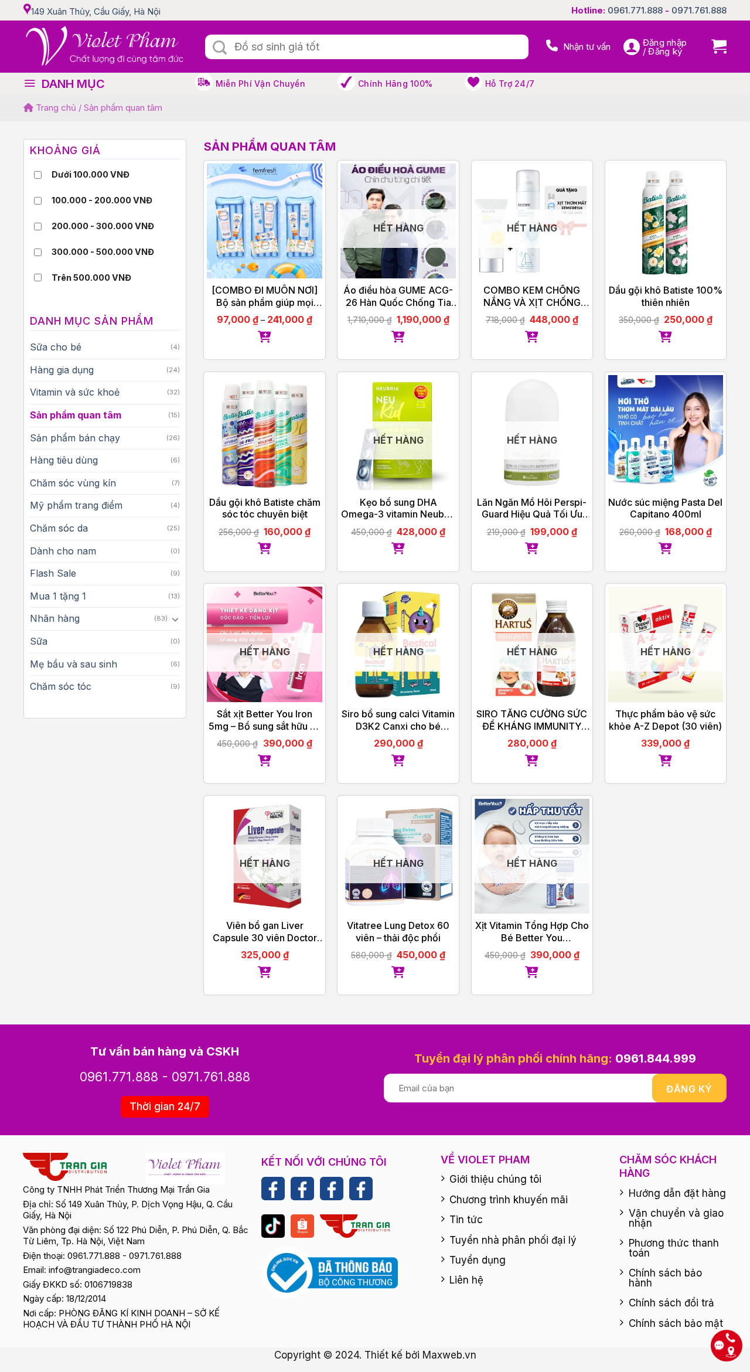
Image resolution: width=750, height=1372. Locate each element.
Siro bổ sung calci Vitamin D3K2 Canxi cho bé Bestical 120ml (398, 720)
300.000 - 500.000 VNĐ (103, 252)
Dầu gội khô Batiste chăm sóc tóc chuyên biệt (265, 508)
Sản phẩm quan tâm (75, 415)
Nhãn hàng (55, 618)
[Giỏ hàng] (715, 47)
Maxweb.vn (449, 1355)
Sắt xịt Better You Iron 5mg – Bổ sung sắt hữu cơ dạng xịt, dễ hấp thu (265, 720)
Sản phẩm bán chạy (75, 438)
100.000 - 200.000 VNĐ (102, 200)
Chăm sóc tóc (60, 686)
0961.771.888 (635, 10)
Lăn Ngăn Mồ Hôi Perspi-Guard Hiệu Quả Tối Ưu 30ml (532, 508)
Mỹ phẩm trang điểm (76, 505)
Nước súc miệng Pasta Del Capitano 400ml (665, 508)
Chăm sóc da (59, 528)
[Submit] (219, 48)
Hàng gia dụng (62, 370)
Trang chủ (54, 107)
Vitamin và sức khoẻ (75, 392)
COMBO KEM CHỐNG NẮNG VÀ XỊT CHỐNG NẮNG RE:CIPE (532, 296)
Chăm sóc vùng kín (73, 483)
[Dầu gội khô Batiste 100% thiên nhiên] (666, 221)
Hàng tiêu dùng (64, 460)
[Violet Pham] (105, 46)
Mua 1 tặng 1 (58, 596)
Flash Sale (53, 573)
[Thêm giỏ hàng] (264, 337)
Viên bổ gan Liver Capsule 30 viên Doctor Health (265, 932)
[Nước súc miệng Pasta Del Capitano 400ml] (666, 433)
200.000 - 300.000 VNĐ (103, 226)
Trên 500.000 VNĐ (91, 277)
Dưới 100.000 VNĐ (90, 174)
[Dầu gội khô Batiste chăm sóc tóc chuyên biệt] (264, 433)
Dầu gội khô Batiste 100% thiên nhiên (665, 296)
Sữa (38, 641)
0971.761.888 (699, 10)
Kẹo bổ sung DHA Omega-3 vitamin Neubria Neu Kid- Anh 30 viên (398, 508)
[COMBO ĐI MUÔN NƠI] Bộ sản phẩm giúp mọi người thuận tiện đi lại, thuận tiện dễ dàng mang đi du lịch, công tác (264, 296)
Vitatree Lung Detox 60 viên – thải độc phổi (398, 932)
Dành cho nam (63, 551)
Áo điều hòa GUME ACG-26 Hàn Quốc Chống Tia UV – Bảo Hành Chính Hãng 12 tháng (398, 296)
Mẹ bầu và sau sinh (73, 664)
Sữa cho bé (55, 347)
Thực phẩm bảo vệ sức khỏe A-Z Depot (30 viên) (665, 720)
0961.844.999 (655, 1058)
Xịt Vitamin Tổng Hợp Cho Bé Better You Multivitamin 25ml (532, 932)
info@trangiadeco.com (95, 1269)
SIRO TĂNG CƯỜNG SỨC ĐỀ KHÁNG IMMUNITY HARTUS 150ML (531, 720)
